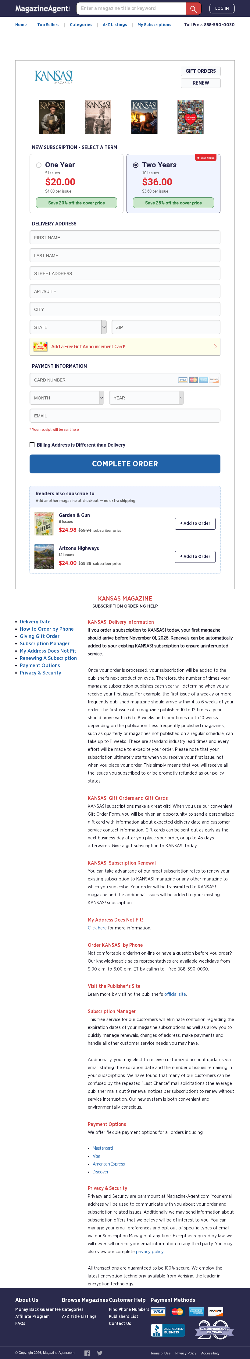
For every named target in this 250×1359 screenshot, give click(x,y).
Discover (100, 1172)
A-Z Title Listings (79, 1317)
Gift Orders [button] (201, 71)
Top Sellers (48, 25)
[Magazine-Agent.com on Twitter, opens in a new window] (99, 1352)
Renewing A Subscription (48, 658)
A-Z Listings (115, 25)
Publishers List (123, 1317)
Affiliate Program (32, 1317)
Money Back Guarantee (38, 1310)
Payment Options (40, 665)
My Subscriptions (154, 25)
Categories (81, 25)
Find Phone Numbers (129, 1310)
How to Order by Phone (47, 629)
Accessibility (210, 1353)
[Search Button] (193, 8)
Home (21, 25)
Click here (97, 928)
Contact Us (120, 1324)
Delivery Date (35, 621)
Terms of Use (160, 1353)
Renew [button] (201, 83)
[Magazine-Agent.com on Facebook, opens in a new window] (87, 1352)
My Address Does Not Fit (48, 650)
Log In (222, 8)
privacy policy (149, 1251)
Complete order (125, 464)
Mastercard (103, 1148)
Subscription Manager (45, 643)
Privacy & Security (40, 672)
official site (175, 994)
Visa (96, 1156)
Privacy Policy (185, 1353)
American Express (109, 1164)
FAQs (20, 1324)
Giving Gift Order (39, 636)
